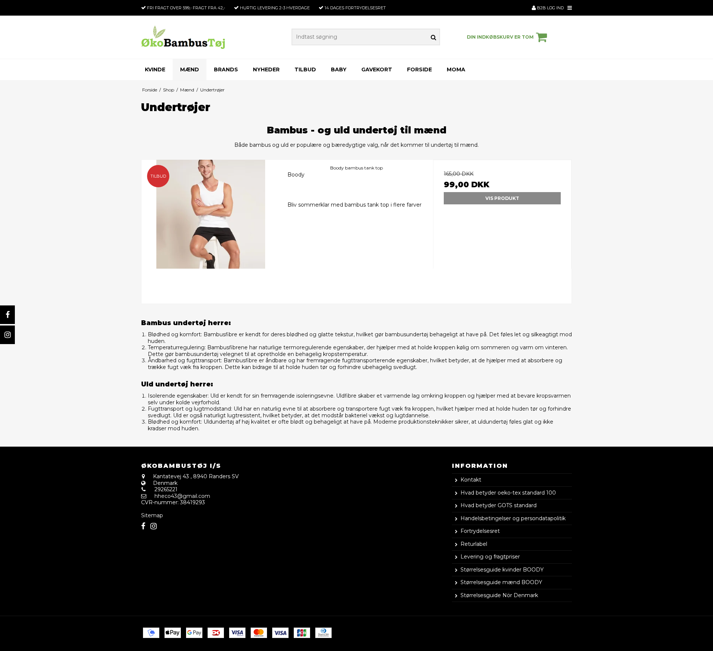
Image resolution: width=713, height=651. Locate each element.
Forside (419, 69)
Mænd (189, 69)
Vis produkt (502, 198)
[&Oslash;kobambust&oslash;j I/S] (183, 37)
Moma (456, 69)
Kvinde (155, 69)
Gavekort (376, 69)
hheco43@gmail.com (182, 496)
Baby (338, 69)
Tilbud (305, 69)
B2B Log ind (550, 7)
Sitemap (152, 515)
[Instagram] (7, 335)
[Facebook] (7, 314)
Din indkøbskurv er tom (500, 37)
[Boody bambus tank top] (210, 229)
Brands (226, 69)
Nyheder (266, 69)
